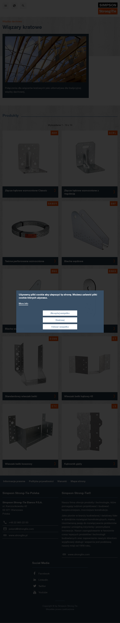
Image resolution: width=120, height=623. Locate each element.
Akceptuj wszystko (60, 313)
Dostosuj (60, 320)
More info (23, 303)
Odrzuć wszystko (60, 326)
